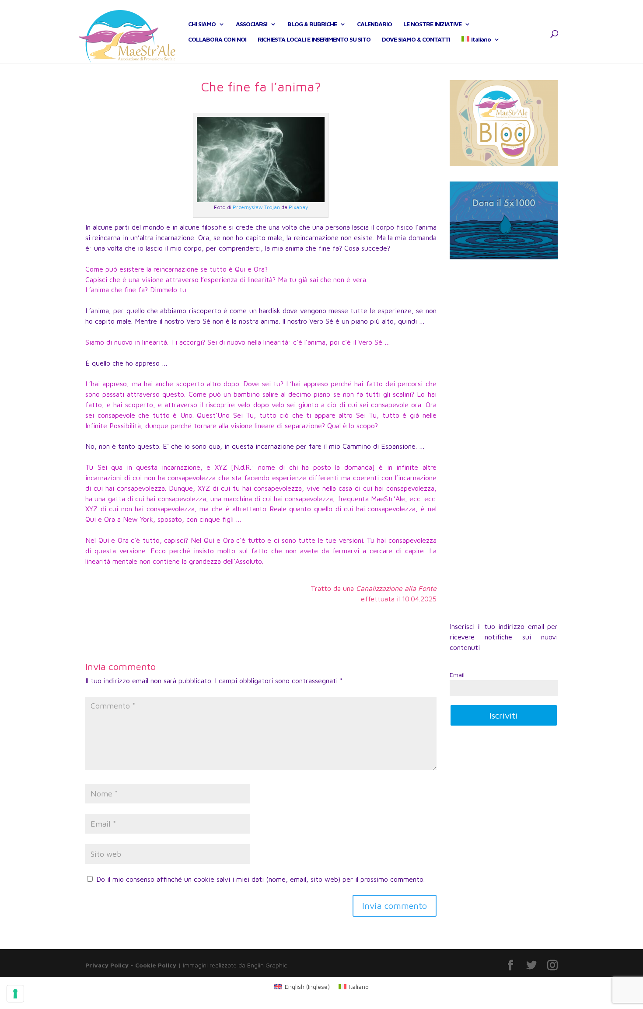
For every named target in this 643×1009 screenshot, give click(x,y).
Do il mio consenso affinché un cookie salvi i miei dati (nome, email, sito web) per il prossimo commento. (260, 879)
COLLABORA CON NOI (217, 39)
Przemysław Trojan (256, 207)
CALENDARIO (374, 24)
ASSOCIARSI (251, 24)
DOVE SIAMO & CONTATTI (416, 39)
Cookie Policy (155, 965)
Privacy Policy (107, 965)
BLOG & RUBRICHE (312, 24)
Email (457, 674)
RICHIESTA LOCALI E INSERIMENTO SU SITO (314, 39)
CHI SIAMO (202, 24)
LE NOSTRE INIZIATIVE (432, 24)
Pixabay (298, 207)
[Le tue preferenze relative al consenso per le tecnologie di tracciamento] (15, 993)
